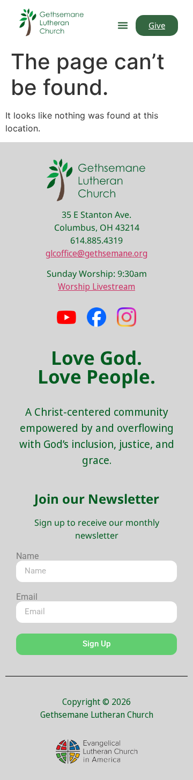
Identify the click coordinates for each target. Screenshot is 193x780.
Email (27, 597)
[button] (123, 25)
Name (27, 556)
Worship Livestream (96, 286)
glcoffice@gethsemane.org (96, 253)
